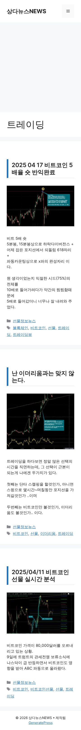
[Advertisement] (40, 65)
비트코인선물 (41, 689)
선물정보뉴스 (24, 321)
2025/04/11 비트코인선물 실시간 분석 (40, 575)
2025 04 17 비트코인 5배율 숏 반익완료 (42, 168)
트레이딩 (65, 533)
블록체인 (20, 328)
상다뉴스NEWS (26, 11)
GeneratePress (41, 723)
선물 (52, 328)
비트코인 (38, 328)
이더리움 (48, 533)
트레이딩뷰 (22, 334)
